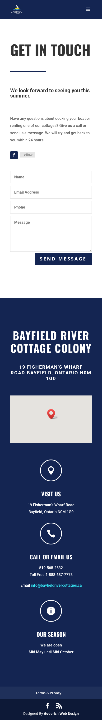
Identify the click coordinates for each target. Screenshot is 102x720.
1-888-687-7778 (59, 574)
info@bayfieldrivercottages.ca (56, 585)
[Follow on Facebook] (14, 155)
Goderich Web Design (61, 713)
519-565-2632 (51, 568)
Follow (27, 155)
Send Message (63, 258)
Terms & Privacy (48, 693)
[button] (52, 414)
